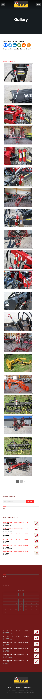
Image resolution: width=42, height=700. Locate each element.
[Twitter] (10, 45)
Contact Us (19, 687)
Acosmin (31, 692)
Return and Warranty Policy (25, 690)
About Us (10, 687)
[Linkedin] (15, 45)
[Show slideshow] (9, 61)
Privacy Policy (28, 687)
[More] (29, 45)
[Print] (24, 45)
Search (29, 501)
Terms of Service (11, 690)
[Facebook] (6, 45)
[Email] (19, 45)
